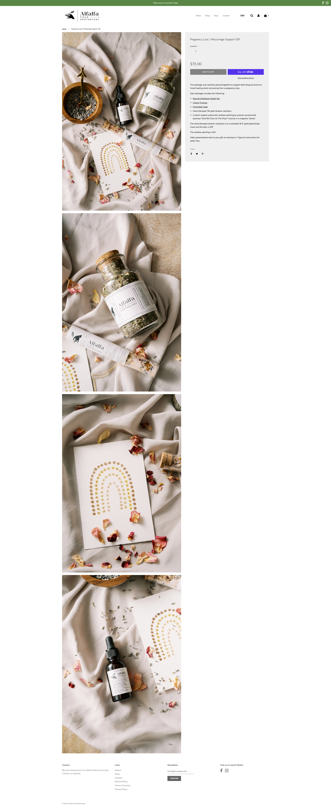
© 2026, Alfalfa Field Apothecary (73, 803)
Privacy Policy (121, 789)
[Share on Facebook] (192, 153)
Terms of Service (122, 785)
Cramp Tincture (200, 102)
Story (216, 15)
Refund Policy (121, 781)
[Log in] (258, 15)
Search (118, 770)
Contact (226, 15)
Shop (207, 15)
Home (198, 15)
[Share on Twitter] (197, 153)
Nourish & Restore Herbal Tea (206, 98)
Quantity (193, 46)
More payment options (246, 78)
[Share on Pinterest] (202, 153)
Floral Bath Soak (200, 107)
